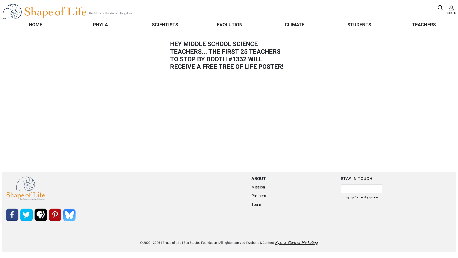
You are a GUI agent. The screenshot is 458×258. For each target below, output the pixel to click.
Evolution (230, 24)
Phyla (100, 24)
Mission (258, 187)
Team (256, 204)
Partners (258, 196)
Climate (294, 24)
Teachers (424, 24)
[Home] (75, 11)
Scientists (165, 24)
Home (35, 24)
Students (359, 24)
